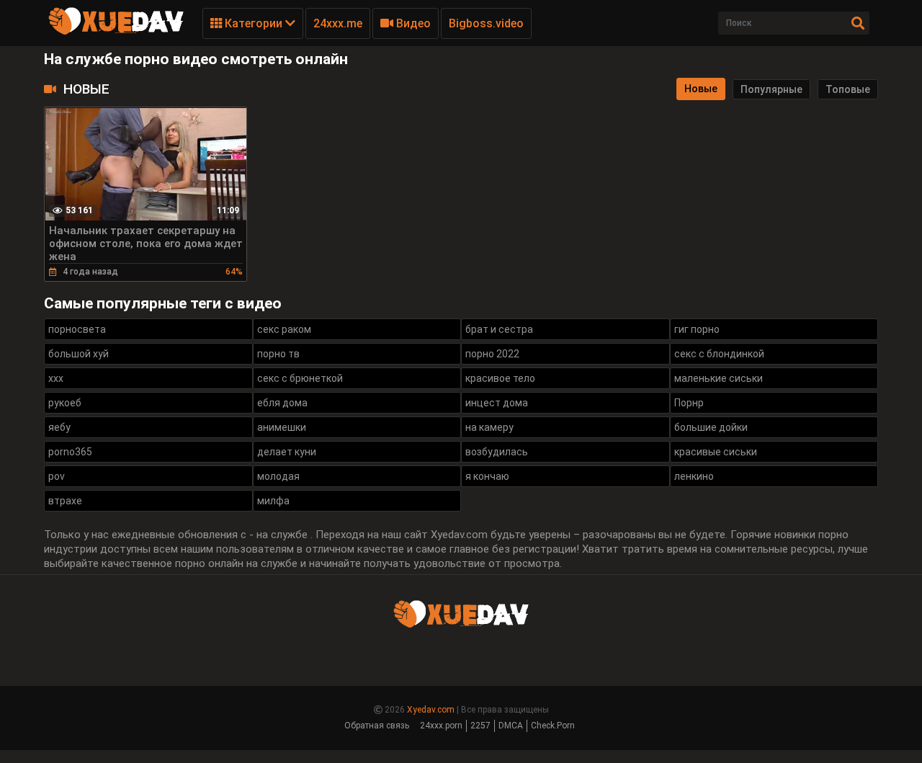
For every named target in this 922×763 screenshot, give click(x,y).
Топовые (847, 89)
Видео (412, 23)
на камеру (489, 427)
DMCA (510, 725)
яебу (59, 427)
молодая (278, 476)
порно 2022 (492, 354)
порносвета (77, 329)
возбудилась (496, 452)
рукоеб (64, 403)
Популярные (771, 89)
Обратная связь (376, 725)
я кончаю (487, 476)
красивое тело (500, 378)
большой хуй (78, 354)
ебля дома (282, 403)
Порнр (689, 403)
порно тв (278, 354)
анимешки (281, 427)
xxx (55, 378)
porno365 (70, 452)
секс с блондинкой (719, 354)
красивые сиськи (715, 452)
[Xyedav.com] (116, 32)
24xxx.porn (441, 725)
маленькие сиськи (718, 378)
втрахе (65, 501)
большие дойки (711, 427)
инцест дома (496, 403)
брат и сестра (499, 329)
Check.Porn (553, 725)
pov (56, 476)
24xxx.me (337, 23)
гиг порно (697, 329)
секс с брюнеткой (300, 378)
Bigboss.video (486, 23)
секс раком (284, 329)
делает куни (286, 452)
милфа (273, 501)
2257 (480, 725)
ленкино (694, 476)
